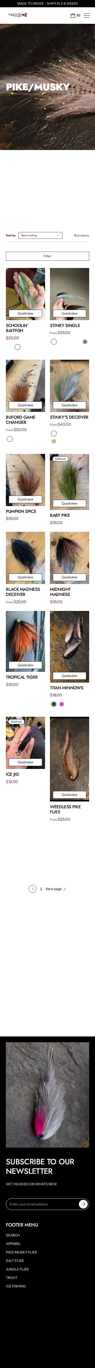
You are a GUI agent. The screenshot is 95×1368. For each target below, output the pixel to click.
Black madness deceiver (23, 592)
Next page (54, 889)
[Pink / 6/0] (62, 704)
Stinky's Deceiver (69, 417)
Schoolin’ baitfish (17, 328)
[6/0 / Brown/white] (25, 347)
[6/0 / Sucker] (85, 433)
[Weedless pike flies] (69, 759)
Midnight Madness (60, 592)
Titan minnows (66, 688)
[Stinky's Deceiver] (69, 386)
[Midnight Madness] (69, 558)
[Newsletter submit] (83, 1204)
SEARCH (13, 1235)
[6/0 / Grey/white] (10, 347)
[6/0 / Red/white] (41, 347)
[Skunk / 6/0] (54, 704)
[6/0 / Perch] (62, 342)
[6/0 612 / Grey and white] (85, 342)
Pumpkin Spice (21, 511)
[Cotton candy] (17, 439)
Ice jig (12, 774)
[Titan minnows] (69, 647)
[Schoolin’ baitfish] (25, 294)
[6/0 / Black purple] (62, 433)
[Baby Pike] (69, 482)
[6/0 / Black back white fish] (69, 342)
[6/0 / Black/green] (77, 441)
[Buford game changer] (25, 386)
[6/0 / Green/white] (17, 347)
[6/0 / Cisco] (62, 441)
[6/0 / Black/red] (54, 433)
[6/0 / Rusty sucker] (77, 342)
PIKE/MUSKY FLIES (21, 1252)
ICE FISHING (16, 1286)
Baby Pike (60, 515)
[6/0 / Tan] (54, 441)
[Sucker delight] (10, 439)
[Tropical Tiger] (25, 641)
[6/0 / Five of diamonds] (85, 441)
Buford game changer (20, 420)
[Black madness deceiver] (25, 558)
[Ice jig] (25, 743)
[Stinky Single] (69, 294)
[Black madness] (25, 439)
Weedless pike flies (65, 809)
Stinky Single (65, 325)
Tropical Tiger (22, 677)
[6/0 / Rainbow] (69, 441)
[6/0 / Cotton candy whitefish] (69, 433)
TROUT (12, 1278)
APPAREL (13, 1244)
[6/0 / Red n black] (54, 342)
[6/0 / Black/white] (33, 347)
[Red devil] (33, 439)
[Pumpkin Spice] (25, 480)
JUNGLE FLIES (17, 1269)
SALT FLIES (15, 1261)
